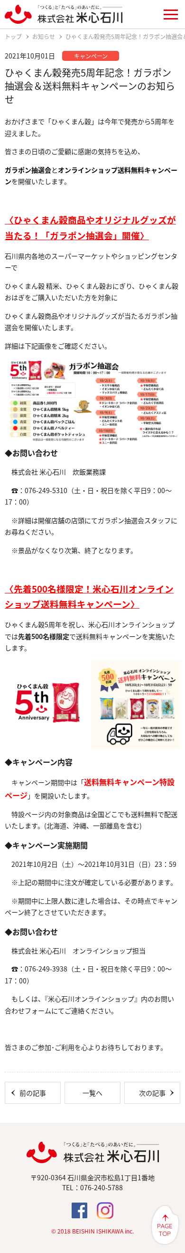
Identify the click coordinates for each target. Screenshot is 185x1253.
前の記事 (32, 1093)
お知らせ (43, 36)
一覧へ (92, 1093)
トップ (13, 36)
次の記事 (152, 1093)
